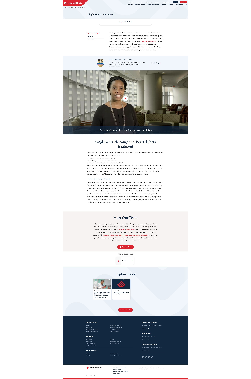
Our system (130, 4)
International (179, 4)
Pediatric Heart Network (126, 229)
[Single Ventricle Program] (75, 3)
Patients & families (140, 4)
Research (163, 4)
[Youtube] (152, 357)
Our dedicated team (149, 41)
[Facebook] (143, 357)
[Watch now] (125, 98)
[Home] (65, 7)
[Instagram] (146, 357)
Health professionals (153, 4)
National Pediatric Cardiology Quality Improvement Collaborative (125, 235)
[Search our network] (186, 4)
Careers (171, 4)
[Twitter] (149, 357)
